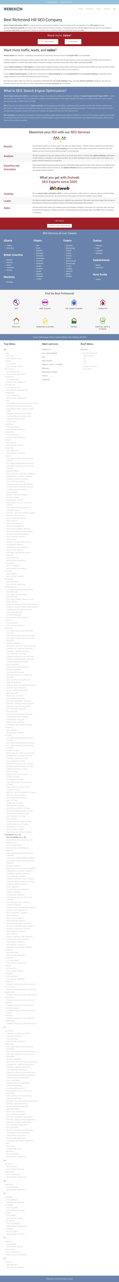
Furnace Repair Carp (16, 419)
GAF (85, 361)
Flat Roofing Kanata (16, 481)
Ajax (37, 245)
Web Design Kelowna (16, 1210)
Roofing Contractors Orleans (20, 704)
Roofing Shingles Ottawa (18, 813)
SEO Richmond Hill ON (16, 837)
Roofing (45, 368)
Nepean (8, 1003)
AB (5, 1160)
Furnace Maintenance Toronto (21, 881)
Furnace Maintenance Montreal (21, 1075)
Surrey (9, 265)
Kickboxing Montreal (16, 1088)
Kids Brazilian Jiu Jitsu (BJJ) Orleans (19, 676)
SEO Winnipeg (12, 1187)
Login (98, 9)
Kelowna (10, 262)
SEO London (12, 574)
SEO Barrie (11, 364)
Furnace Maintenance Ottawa (20, 766)
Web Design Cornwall (16, 429)
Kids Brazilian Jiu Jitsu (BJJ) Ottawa (19, 783)
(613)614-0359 (73, 41)
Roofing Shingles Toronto (18, 929)
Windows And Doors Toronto (19, 947)
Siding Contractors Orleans (20, 714)
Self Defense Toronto (16, 931)
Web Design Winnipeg (16, 1190)
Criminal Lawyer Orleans (18, 651)
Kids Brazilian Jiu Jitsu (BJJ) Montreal (19, 1092)
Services (89, 9)
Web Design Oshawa (15, 733)
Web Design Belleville (17, 374)
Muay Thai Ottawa (15, 803)
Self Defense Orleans (16, 709)
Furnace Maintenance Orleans (21, 659)
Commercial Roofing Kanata (19, 476)
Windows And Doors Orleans (19, 725)
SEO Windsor (12, 976)
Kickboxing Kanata (15, 500)
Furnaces (46, 349)
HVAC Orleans (13, 664)
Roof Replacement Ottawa (18, 808)
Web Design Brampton (16, 382)
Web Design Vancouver (17, 1226)
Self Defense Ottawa (16, 816)
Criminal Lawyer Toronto (18, 874)
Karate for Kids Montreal (18, 1083)
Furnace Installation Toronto (20, 879)
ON (5, 349)
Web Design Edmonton (16, 1177)
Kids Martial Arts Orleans (18, 680)
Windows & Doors (49, 372)
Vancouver (10, 267)
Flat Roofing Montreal (17, 1070)
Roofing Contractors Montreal (21, 1120)
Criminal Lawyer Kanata (17, 479)
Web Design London (15, 576)
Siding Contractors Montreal (20, 1130)
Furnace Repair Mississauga (19, 610)
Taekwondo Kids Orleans (18, 717)
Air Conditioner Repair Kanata (20, 463)
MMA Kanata (12, 521)
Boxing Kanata (13, 471)
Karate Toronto (14, 892)
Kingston (39, 274)
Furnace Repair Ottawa (17, 769)
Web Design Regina (15, 1247)
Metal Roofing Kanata (16, 518)
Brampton (39, 253)
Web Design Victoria (16, 1234)
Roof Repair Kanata (15, 526)
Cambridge (40, 258)
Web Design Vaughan (16, 955)
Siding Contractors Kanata (19, 542)
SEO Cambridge (13, 395)
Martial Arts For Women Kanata (21, 513)
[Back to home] (13, 9)
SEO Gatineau (12, 1039)
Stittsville (10, 987)
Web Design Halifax (15, 1267)
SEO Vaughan (12, 952)
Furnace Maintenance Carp (19, 416)
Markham (69, 245)
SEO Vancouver (13, 1223)
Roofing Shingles (90, 353)
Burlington (40, 256)
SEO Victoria (12, 1231)
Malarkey (87, 369)
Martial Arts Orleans (16, 688)
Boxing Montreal (14, 1059)
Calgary (9, 245)
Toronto (69, 266)
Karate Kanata (13, 497)
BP (84, 364)
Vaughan (69, 269)
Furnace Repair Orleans (17, 662)
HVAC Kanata (12, 492)
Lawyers (46, 380)
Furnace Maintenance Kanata (20, 487)
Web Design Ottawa (15, 829)
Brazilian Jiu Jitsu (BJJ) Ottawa (21, 753)
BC (5, 1193)
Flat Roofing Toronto (16, 876)
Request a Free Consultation (59, 225)
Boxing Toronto (14, 866)
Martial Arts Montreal (17, 1104)
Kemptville (10, 1021)
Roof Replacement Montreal (20, 1117)
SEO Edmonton (13, 1174)
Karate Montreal (14, 1086)
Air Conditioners (49, 353)
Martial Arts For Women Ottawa (21, 792)
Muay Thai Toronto (15, 918)
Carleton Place (12, 1008)
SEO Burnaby (12, 1200)
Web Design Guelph (15, 445)
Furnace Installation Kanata (20, 484)
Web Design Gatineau (16, 1041)
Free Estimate (52, 2)
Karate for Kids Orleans (18, 667)
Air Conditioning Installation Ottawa (20, 747)
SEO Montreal (13, 1127)
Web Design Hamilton (16, 453)
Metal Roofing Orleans (17, 690)
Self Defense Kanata (16, 537)
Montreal (99, 253)
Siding (45, 376)
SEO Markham (13, 582)
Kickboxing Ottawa (15, 779)
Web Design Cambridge (17, 398)
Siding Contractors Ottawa (19, 821)
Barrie (38, 248)
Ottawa (68, 258)
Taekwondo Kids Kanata (17, 547)
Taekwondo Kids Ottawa (17, 824)
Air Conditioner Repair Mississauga (17, 596)
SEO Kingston (13, 558)
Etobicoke (39, 263)
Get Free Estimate (48, 41)
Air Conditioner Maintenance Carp (22, 403)
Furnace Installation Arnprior (21, 1018)
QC (5, 1027)
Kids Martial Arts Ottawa (18, 787)
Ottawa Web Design (60, 1279)
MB (5, 1181)
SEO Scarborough (14, 845)
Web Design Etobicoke (16, 437)
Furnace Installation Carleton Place (21, 1012)
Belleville (39, 251)
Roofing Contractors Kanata (20, 531)
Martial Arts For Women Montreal (22, 1101)
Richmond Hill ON (13, 835)
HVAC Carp (11, 421)
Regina (98, 265)
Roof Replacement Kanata (18, 529)
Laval (97, 248)
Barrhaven (10, 992)
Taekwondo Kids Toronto (18, 939)
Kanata (38, 271)
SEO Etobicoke (13, 435)
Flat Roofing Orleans (16, 654)
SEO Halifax (12, 1265)
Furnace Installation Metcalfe (21, 1000)
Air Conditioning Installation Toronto (20, 862)
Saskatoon (99, 267)
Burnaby (9, 260)
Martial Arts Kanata (16, 515)
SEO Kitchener (13, 566)
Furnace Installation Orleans (20, 656)
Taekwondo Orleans (16, 719)
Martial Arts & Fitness (52, 364)
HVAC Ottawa (12, 772)
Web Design (47, 361)
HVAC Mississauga (15, 612)
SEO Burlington (14, 387)
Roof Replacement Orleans (19, 701)
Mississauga (70, 248)
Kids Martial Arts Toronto (19, 902)
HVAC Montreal (13, 1080)
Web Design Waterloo (16, 963)
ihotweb (70, 1279)
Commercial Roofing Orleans (20, 648)
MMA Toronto (13, 915)
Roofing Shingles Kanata (18, 534)
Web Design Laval (14, 1149)
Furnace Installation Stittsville (22, 989)
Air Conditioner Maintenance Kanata (20, 460)
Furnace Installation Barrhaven (22, 995)
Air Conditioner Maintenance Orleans (20, 632)
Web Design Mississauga (17, 617)
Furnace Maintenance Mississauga (22, 607)
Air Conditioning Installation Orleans (20, 639)
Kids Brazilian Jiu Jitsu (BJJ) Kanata (19, 504)
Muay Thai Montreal (16, 1112)
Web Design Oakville (16, 625)
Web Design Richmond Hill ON (20, 840)
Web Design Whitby (15, 971)
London (39, 279)
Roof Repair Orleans (16, 698)
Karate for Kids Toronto (18, 889)
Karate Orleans (14, 670)
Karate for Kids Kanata (17, 495)
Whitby (68, 274)
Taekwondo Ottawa (15, 827)
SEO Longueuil (13, 1154)
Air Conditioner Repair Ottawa (20, 743)
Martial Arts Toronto (16, 910)
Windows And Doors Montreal (20, 1141)
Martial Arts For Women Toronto (22, 908)
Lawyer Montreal (14, 1098)
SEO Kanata (12, 539)
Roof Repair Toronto (16, 921)
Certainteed (88, 356)
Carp (70, 337)
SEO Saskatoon (13, 1252)
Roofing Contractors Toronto (20, 926)
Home (81, 9)
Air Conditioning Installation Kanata (20, 467)
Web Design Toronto (16, 945)
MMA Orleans (12, 693)
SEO (43, 357)
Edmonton (10, 248)
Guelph (38, 266)
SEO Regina (11, 1244)
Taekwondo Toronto (16, 942)
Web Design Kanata (15, 550)
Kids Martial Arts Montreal (19, 1096)
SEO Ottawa (12, 819)
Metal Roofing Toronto (17, 913)
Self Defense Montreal (17, 1125)
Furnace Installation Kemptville (22, 1023)
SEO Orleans (12, 711)
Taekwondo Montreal (16, 1135)
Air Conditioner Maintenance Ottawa (20, 739)
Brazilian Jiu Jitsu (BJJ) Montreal (22, 1062)
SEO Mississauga (14, 615)
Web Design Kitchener (16, 568)
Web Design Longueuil (16, 1157)
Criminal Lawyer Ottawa (18, 758)
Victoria (9, 270)
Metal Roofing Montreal (18, 1106)
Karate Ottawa (13, 777)
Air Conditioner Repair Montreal (21, 1052)
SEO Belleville (13, 372)
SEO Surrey (11, 1216)
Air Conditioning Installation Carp (20, 410)
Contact (107, 9)
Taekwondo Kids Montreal (18, 1133)
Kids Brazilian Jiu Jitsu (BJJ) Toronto (19, 899)
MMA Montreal (13, 1109)
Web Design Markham (16, 584)
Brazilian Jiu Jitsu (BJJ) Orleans (21, 646)
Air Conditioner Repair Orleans (21, 636)
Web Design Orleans (16, 722)
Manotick (9, 982)
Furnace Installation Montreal (21, 1072)
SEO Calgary (12, 1167)
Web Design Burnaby (16, 1202)
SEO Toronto (12, 934)
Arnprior (9, 1016)
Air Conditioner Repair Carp (19, 406)
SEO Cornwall (13, 427)
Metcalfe (9, 997)
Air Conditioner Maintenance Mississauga (20, 591)
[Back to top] (114, 1279)
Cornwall (39, 261)
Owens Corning (90, 366)
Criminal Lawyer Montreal (19, 1067)
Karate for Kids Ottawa (17, 774)
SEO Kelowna (12, 1208)
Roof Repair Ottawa (15, 806)
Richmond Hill (71, 261)
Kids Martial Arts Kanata (18, 508)
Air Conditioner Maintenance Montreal (20, 1048)
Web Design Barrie (15, 366)
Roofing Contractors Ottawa (20, 811)
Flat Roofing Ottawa (16, 761)
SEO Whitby (11, 968)
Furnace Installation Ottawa (20, 764)
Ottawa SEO (49, 1279)
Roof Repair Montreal (16, 1114)
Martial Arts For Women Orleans (22, 685)
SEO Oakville (12, 623)
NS (5, 1258)
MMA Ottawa (12, 800)
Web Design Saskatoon (17, 1255)
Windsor (69, 276)
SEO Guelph (12, 443)
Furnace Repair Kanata (17, 489)
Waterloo (69, 271)
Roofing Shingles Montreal (19, 1122)
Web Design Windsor (16, 979)
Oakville (68, 251)
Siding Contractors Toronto (20, 937)
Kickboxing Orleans (15, 672)
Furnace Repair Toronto (17, 884)
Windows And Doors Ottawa (19, 832)
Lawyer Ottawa (13, 790)
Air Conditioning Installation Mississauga (20, 601)
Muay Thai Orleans (15, 696)
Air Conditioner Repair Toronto (21, 858)
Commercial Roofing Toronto (20, 871)
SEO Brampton (13, 380)
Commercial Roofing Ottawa (19, 756)
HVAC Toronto (13, 887)
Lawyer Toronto (14, 905)
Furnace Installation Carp (19, 414)
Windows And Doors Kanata (19, 553)
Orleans (68, 253)
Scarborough (70, 263)
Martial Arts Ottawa (16, 795)
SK (5, 1238)
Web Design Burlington (17, 390)
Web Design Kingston (16, 560)
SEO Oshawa (12, 730)
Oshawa (69, 256)
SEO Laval (11, 1146)
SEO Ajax (10, 356)
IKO (84, 358)
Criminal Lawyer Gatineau (18, 1033)
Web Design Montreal (16, 1138)
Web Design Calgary (16, 1169)
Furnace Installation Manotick (21, 984)
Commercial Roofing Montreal (20, 1064)
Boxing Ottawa (13, 750)
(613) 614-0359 (66, 2)
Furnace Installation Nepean (20, 1005)
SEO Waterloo (13, 960)
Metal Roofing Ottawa (17, 798)
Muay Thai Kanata (14, 523)
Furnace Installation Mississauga (22, 604)
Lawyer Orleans (14, 682)
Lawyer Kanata (13, 510)
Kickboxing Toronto (15, 895)
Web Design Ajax (14, 358)
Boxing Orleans (14, 643)
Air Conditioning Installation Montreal (20, 1055)
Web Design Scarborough (18, 848)
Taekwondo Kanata (15, 545)
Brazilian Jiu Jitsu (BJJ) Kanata (21, 474)
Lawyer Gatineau (14, 1036)
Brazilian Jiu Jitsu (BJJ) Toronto (21, 868)
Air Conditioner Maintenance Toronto (20, 854)
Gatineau (99, 245)
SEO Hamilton (13, 451)
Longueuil (99, 251)
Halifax (98, 279)
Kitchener (39, 276)
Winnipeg (10, 282)
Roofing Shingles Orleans (18, 706)
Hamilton (39, 269)
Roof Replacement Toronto (19, 923)
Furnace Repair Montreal (18, 1078)
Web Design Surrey (15, 1218)
